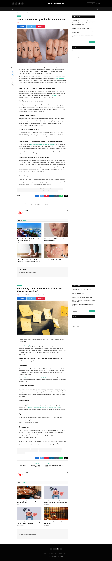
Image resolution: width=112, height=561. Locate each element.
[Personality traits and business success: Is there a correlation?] (42, 318)
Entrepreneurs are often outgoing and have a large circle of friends (43, 407)
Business (39, 9)
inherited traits (34, 448)
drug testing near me (30, 188)
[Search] (99, 9)
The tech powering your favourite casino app (81, 20)
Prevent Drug (49, 188)
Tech (71, 9)
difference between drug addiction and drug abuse (42, 144)
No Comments (34, 22)
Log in (73, 50)
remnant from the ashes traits (24, 450)
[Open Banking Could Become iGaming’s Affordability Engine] (29, 492)
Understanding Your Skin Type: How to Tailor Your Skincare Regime (55, 239)
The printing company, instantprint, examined (30, 345)
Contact (84, 9)
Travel (46, 9)
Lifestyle (65, 9)
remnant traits (35, 450)
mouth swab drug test (40, 188)
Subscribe (91, 3)
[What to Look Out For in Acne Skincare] (56, 251)
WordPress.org (75, 57)
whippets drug (55, 190)
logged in (26, 272)
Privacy (51, 553)
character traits (21, 448)
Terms (60, 553)
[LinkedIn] (12, 77)
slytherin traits (42, 450)
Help (56, 553)
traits (59, 450)
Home (26, 9)
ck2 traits (28, 448)
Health (58, 9)
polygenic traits (58, 448)
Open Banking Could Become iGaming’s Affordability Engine (27, 501)
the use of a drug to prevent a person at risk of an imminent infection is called (34, 190)
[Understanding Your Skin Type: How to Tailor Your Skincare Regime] (56, 230)
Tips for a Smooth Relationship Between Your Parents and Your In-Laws (28, 239)
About (32, 9)
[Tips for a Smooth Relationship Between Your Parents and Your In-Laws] (29, 230)
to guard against (53, 95)
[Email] (12, 84)
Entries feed (75, 52)
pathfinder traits (42, 448)
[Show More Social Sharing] (46, 26)
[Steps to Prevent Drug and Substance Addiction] (42, 46)
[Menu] (13, 9)
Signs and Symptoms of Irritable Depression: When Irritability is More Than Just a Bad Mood (55, 501)
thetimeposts (60, 556)
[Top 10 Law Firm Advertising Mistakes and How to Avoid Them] (56, 513)
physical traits (50, 448)
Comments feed (75, 55)
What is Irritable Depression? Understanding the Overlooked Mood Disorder (28, 522)
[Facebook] (12, 71)
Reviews (77, 9)
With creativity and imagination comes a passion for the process (35, 377)
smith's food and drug (58, 188)
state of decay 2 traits (51, 450)
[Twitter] (12, 74)
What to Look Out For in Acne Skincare (53, 259)
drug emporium (21, 188)
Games (52, 9)
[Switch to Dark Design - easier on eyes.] (97, 9)
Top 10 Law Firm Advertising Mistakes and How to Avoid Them (56, 522)
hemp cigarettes (60, 78)
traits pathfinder (21, 452)
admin (22, 22)
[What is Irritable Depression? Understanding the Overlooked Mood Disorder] (29, 513)
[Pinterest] (12, 81)
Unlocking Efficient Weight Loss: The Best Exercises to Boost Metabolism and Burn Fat (28, 260)
